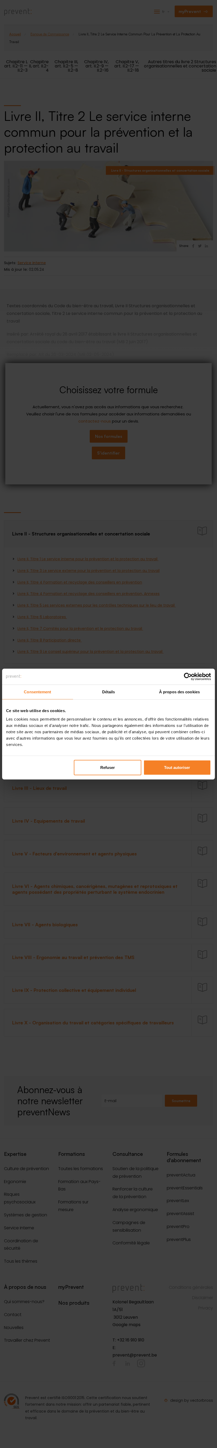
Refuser (107, 767)
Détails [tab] (108, 692)
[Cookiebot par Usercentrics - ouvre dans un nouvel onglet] (188, 677)
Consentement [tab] (37, 692)
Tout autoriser (177, 767)
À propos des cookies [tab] (179, 692)
